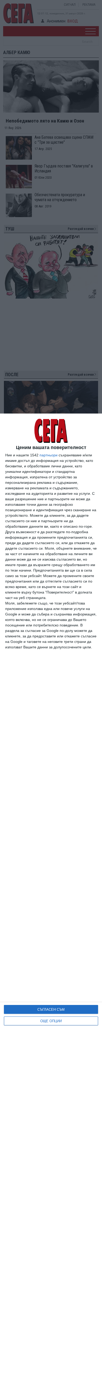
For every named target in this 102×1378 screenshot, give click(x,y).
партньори (48, 455)
